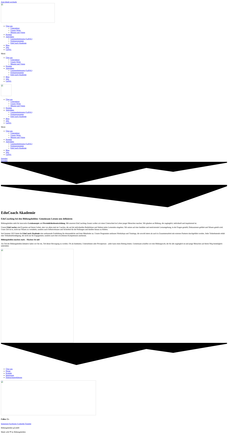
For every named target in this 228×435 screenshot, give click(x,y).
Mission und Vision (17, 32)
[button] (114, 54)
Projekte (9, 35)
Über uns (9, 26)
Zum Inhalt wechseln (9, 2)
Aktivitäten (10, 37)
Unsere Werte (15, 30)
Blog (7, 45)
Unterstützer (15, 28)
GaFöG (8, 50)
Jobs (7, 47)
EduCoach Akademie (18, 43)
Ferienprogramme (17, 41)
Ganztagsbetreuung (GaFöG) (21, 39)
